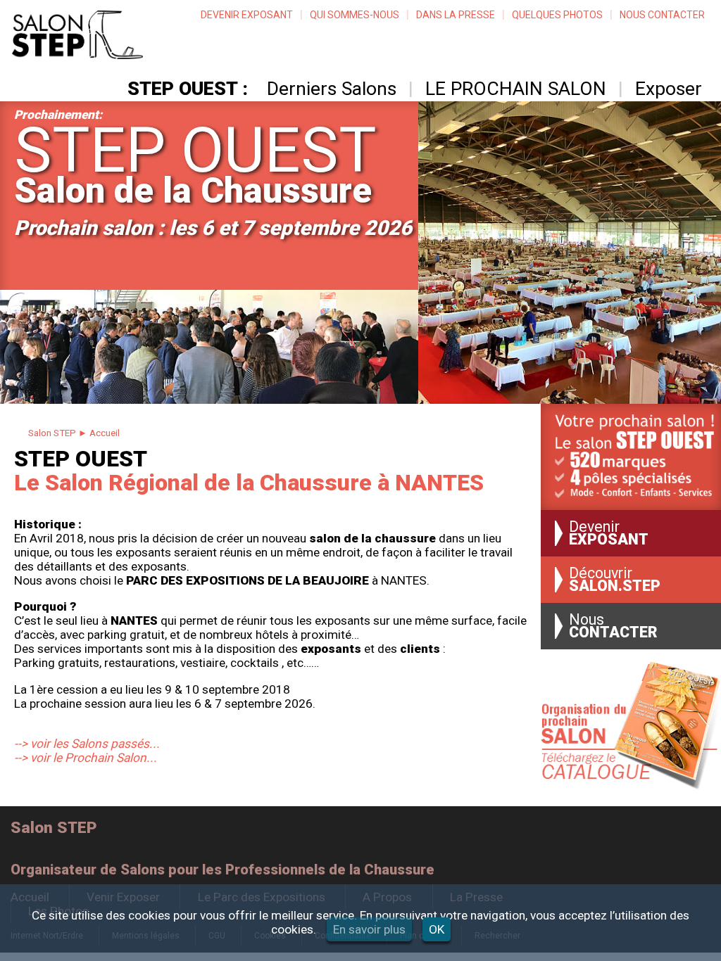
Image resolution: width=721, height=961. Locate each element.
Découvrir (614, 579)
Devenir (608, 533)
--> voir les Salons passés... (87, 744)
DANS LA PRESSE (455, 14)
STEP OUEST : (187, 88)
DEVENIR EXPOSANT (247, 14)
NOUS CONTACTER (662, 14)
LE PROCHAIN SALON (515, 88)
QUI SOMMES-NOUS (354, 14)
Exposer (668, 88)
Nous (613, 626)
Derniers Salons (331, 88)
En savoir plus (369, 929)
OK (436, 929)
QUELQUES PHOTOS (557, 14)
